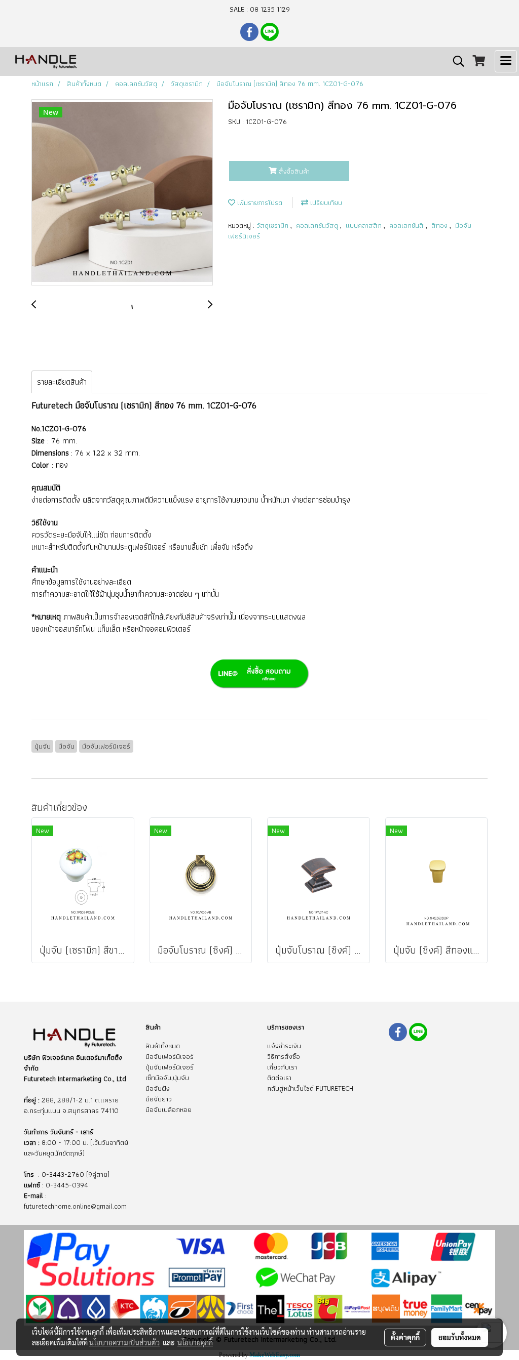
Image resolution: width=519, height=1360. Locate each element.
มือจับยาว (158, 1098)
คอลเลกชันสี (407, 225)
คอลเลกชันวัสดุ (318, 225)
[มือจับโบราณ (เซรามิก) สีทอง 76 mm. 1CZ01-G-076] (122, 193)
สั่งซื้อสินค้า (293, 171)
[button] (455, 61)
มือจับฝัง (157, 1088)
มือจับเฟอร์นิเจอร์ (169, 1056)
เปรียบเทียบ (325, 202)
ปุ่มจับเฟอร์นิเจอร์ (169, 1067)
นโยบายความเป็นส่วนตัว (124, 1342)
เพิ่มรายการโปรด (258, 202)
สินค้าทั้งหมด (162, 1045)
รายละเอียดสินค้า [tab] (62, 382)
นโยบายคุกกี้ (195, 1342)
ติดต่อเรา (279, 1077)
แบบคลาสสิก (365, 225)
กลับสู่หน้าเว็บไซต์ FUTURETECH (310, 1088)
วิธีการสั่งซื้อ (283, 1056)
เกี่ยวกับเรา (282, 1067)
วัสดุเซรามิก (273, 225)
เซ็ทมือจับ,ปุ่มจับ (167, 1077)
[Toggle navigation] (506, 61)
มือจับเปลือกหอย (168, 1109)
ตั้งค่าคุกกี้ (405, 1337)
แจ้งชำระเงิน (284, 1045)
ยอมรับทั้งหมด (459, 1337)
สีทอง (440, 225)
